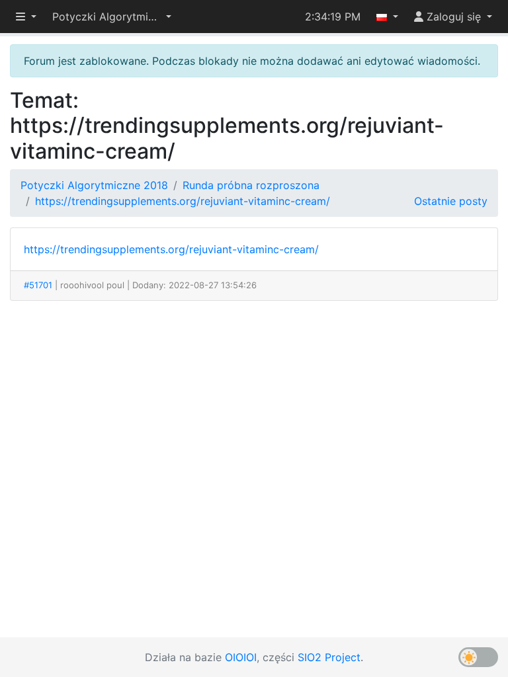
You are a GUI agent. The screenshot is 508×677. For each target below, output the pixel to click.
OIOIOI (241, 657)
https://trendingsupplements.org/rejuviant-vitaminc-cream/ (182, 201)
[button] (111, 16)
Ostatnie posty (450, 201)
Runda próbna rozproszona (251, 185)
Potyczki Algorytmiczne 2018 (94, 185)
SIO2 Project (329, 657)
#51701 (38, 285)
